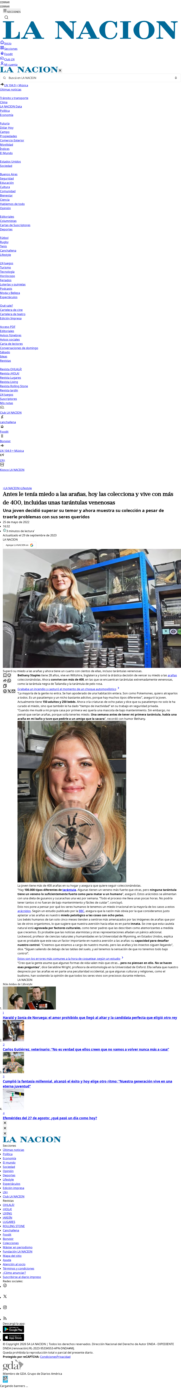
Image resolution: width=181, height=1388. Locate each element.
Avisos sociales (10, 339)
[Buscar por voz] (175, 77)
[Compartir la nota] (5, 680)
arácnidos (24, 911)
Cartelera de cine (11, 310)
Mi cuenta (10, 65)
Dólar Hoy (6, 128)
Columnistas (8, 221)
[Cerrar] (60, 70)
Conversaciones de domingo (19, 348)
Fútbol (4, 238)
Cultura (5, 187)
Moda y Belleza (10, 293)
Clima (3, 102)
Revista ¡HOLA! (9, 373)
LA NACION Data (11, 106)
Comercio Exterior (12, 140)
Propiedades (8, 136)
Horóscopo (7, 276)
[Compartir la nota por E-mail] (13, 691)
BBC (81, 911)
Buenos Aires (8, 174)
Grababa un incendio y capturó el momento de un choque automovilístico (66, 689)
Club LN (9, 59)
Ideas (3, 356)
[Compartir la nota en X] (9, 691)
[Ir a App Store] (13, 1340)
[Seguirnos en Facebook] (5, 1286)
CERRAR (5, 2)
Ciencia (5, 200)
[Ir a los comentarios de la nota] (9, 675)
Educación (7, 183)
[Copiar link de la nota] (5, 686)
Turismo (5, 267)
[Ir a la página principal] (90, 38)
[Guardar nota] (5, 675)
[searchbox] (89, 78)
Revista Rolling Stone (14, 386)
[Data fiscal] (5, 1382)
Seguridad (7, 178)
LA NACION (11, 488)
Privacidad (64, 1357)
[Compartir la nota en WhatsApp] (9, 680)
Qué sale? (6, 306)
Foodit (8, 54)
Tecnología (7, 272)
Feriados (5, 280)
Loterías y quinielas (13, 284)
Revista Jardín (9, 390)
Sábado (5, 352)
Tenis (3, 246)
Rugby (4, 242)
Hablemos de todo (12, 204)
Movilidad (6, 145)
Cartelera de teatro (12, 314)
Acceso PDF (7, 327)
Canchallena (8, 250)
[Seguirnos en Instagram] (5, 1308)
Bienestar (6, 195)
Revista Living (9, 382)
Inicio (7, 43)
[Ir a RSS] (5, 1319)
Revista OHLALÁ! (11, 369)
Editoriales (7, 217)
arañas (172, 675)
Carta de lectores (11, 344)
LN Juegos (6, 263)
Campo (5, 132)
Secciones (10, 49)
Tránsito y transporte (14, 98)
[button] (90, 269)
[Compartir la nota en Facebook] (5, 691)
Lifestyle (25, 488)
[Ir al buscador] (6, 17)
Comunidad (8, 191)
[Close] (5, 1123)
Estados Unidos (10, 161)
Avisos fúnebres (10, 335)
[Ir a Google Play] (13, 1332)
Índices (5, 149)
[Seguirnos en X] (5, 1297)
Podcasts (6, 289)
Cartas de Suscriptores (15, 225)
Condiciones (48, 1357)
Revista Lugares (10, 378)
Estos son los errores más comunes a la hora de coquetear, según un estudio (68, 959)
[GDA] (13, 1369)
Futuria (5, 123)
